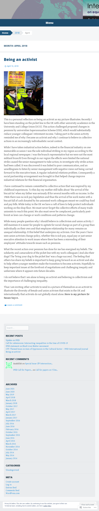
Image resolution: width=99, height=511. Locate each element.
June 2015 (10, 438)
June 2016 (10, 426)
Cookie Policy (47, 506)
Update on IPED (13, 340)
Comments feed (12, 490)
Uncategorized (12, 470)
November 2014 (13, 447)
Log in (8, 484)
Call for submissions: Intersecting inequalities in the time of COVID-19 (37, 343)
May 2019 (10, 394)
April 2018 (10, 397)
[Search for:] (17, 328)
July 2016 (10, 423)
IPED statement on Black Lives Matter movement (27, 346)
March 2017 (11, 415)
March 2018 (11, 400)
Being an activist (20, 59)
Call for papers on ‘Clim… (47, 370)
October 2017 (12, 406)
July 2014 (10, 452)
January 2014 (11, 458)
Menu (49, 23)
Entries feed (11, 487)
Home (5, 32)
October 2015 (12, 432)
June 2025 (10, 389)
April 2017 (10, 412)
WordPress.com (12, 493)
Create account (12, 482)
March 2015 (11, 444)
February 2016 (12, 429)
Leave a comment (14, 305)
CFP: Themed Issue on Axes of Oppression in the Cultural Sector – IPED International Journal (47, 349)
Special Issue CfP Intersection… (39, 363)
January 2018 (11, 403)
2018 (17, 32)
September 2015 (13, 435)
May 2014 (10, 455)
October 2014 (12, 449)
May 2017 (10, 409)
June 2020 (10, 392)
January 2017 (11, 418)
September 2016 (13, 420)
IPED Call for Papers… (22, 370)
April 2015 (10, 441)
